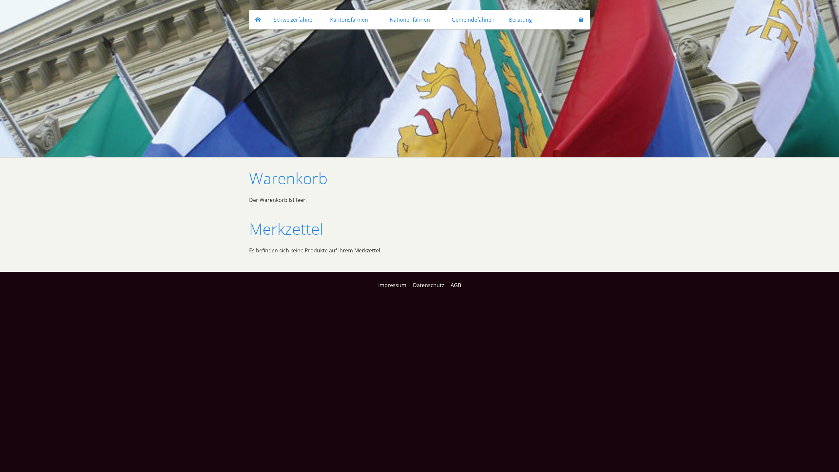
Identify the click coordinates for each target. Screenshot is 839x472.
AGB (456, 285)
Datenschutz (428, 285)
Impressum (392, 285)
